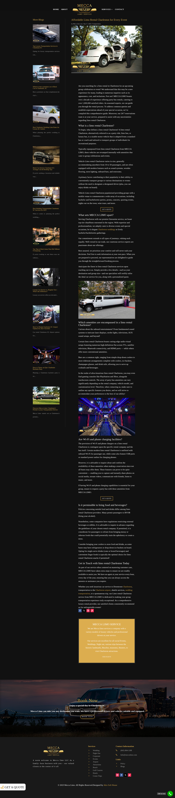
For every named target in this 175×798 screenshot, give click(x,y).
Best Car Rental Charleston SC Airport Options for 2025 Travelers (45, 327)
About (64, 9)
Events (95, 759)
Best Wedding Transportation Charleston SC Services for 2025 (46, 209)
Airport (95, 762)
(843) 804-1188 (126, 750)
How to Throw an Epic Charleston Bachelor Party (44, 368)
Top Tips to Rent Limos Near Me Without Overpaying (46, 250)
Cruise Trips (97, 776)
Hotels (95, 773)
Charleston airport (103, 590)
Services (106, 9)
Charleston (127, 586)
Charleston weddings (106, 229)
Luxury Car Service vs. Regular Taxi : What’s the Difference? (45, 290)
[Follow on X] (84, 610)
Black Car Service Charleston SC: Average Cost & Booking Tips (44, 168)
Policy (123, 764)
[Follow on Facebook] (80, 610)
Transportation (96, 24)
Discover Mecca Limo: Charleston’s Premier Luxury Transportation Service (45, 409)
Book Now (87, 700)
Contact (119, 9)
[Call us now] (170, 793)
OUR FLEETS (106, 657)
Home (56, 9)
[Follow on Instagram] (88, 610)
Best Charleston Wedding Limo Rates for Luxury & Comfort (46, 128)
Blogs (123, 766)
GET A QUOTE (106, 209)
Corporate (96, 756)
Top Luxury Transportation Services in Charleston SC (45, 47)
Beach (95, 767)
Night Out (96, 753)
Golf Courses (98, 770)
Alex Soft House (110, 785)
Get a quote (14, 787)
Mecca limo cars (77, 24)
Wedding (96, 750)
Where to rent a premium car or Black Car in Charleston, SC (45, 87)
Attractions (97, 765)
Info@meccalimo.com (129, 755)
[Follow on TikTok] (92, 610)
